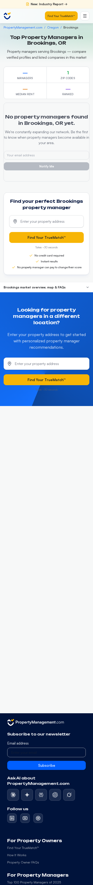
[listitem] (13, 795)
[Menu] (84, 15)
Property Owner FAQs (23, 862)
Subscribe (46, 765)
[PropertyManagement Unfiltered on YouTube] (25, 818)
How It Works (16, 855)
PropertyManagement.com (23, 27)
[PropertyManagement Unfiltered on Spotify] (38, 818)
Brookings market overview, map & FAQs (34, 287)
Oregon (53, 27)
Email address (18, 743)
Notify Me (46, 166)
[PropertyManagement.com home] (7, 15)
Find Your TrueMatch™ (61, 16)
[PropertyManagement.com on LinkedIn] (12, 818)
